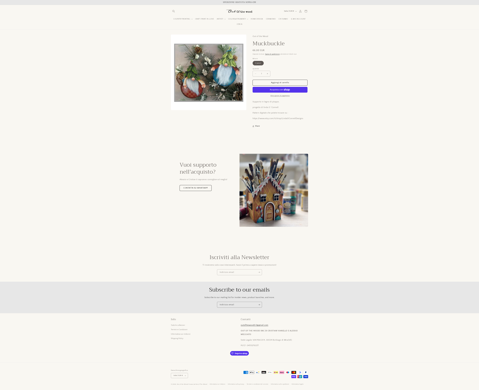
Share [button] (257, 126)
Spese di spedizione (272, 54)
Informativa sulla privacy (236, 384)
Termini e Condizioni (179, 330)
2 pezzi (258, 63)
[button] (173, 11)
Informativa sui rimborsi (180, 334)
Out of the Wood (182, 384)
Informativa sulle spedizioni (280, 384)
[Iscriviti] (259, 272)
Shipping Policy (177, 338)
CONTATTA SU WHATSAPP (195, 188)
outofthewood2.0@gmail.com (254, 325)
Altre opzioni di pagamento (280, 95)
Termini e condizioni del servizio (257, 384)
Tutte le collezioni (178, 325)
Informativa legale (298, 384)
